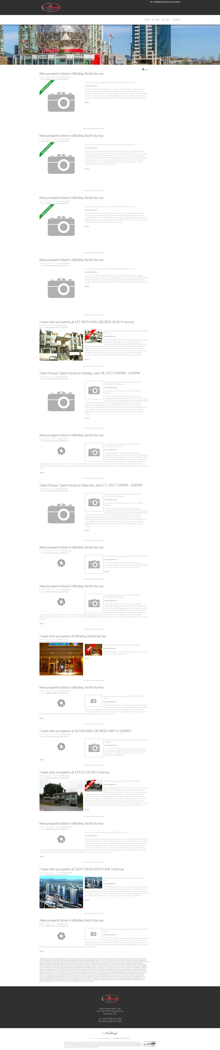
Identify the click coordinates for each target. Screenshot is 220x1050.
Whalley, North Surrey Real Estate (57, 79)
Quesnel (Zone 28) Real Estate (77, 973)
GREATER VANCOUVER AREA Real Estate (85, 967)
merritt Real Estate (82, 970)
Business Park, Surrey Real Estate (104, 961)
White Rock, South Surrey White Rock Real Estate (125, 979)
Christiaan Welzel (103, 1038)
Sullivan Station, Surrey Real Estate (84, 976)
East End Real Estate (102, 964)
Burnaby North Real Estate (61, 961)
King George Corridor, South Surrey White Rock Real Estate (97, 969)
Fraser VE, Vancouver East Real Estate (130, 966)
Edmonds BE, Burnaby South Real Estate (135, 964)
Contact (175, 19)
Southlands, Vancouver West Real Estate (64, 976)
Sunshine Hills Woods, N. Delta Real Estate (71, 978)
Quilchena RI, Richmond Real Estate (120, 973)
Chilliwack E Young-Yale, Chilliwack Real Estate (58, 963)
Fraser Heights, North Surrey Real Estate (93, 966)
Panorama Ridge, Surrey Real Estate (87, 972)
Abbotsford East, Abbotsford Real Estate (57, 958)
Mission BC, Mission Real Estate (95, 970)
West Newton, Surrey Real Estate (72, 979)
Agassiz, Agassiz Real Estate (111, 958)
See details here (91, 86)
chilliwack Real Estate (76, 963)
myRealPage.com (110, 1033)
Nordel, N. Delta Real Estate (57, 972)
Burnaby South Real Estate (88, 961)
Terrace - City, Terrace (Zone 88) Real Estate (119, 978)
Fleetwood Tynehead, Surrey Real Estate (71, 966)
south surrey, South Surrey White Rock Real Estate (121, 975)
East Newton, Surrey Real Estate (116, 964)
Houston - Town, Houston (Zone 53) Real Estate (129, 967)
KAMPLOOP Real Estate (64, 969)
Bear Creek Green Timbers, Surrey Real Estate (104, 960)
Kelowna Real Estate (76, 969)
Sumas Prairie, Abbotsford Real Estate (104, 976)
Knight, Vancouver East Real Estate (123, 969)
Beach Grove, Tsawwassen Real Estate (82, 960)
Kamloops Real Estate (51, 969)
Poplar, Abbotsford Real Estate (126, 972)
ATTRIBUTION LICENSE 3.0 (122, 1038)
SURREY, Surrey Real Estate (100, 978)
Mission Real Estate (109, 970)
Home (147, 19)
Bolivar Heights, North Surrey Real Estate (128, 960)
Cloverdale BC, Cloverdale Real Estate (133, 963)
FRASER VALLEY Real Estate (112, 966)
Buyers (155, 19)
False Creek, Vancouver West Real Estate (50, 966)
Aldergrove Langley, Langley (126, 958)
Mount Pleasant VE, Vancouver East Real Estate (127, 970)
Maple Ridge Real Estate (50, 970)
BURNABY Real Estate (75, 961)
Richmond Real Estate (135, 973)
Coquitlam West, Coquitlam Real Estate (50, 964)
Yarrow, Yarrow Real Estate (87, 981)
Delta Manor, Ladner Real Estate (68, 964)
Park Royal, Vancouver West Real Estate (107, 972)
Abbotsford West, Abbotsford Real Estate (92, 958)
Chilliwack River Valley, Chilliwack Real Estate (95, 963)
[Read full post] (61, 102)
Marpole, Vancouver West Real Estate (66, 970)
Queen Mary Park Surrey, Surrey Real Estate (57, 973)
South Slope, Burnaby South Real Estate (97, 975)
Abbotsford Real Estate (75, 958)
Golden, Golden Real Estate (67, 967)
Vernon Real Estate (58, 979)
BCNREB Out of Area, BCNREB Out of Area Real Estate (58, 960)
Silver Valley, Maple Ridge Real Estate (77, 975)
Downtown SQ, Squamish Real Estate (86, 964)
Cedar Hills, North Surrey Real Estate (123, 961)
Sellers (165, 19)
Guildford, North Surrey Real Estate (106, 967)
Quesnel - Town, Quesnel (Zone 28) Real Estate (98, 973)
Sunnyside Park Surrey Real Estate (123, 976)
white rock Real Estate (106, 979)
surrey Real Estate (87, 978)
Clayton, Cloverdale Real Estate (115, 963)
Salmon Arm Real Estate (61, 975)
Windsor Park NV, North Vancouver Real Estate (67, 981)
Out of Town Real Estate (71, 972)
